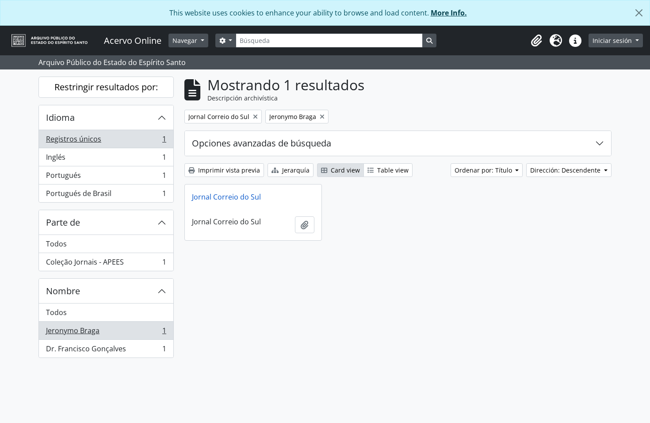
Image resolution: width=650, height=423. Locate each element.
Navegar (185, 40)
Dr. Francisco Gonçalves (106, 351)
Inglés (106, 159)
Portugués (106, 177)
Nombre (63, 291)
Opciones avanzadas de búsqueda (261, 143)
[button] (536, 40)
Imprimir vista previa (228, 170)
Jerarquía (295, 170)
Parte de (63, 222)
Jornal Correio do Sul (226, 197)
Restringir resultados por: (106, 87)
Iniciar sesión (613, 40)
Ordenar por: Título (484, 170)
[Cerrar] (639, 12)
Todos (56, 244)
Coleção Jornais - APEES (106, 264)
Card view (344, 170)
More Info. (449, 13)
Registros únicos (106, 141)
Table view (392, 170)
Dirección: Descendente (566, 170)
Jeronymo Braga (106, 333)
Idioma (60, 117)
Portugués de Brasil (106, 195)
